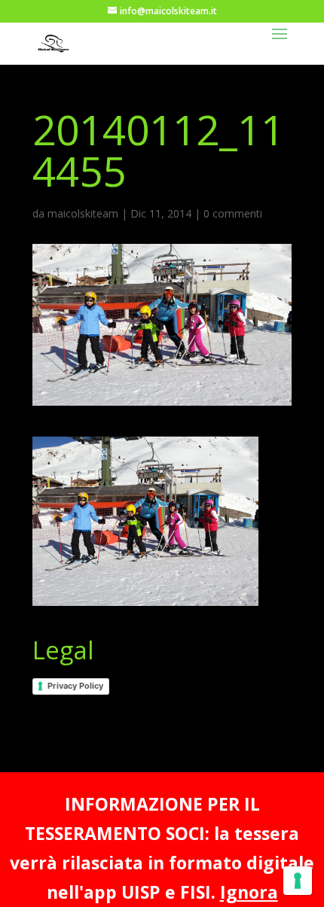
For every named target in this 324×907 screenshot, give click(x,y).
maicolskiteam (82, 213)
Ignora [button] (249, 892)
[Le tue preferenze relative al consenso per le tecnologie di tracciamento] (297, 880)
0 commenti (232, 213)
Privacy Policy (75, 685)
